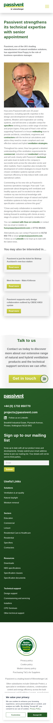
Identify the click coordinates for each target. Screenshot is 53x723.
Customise (15, 715)
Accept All (37, 715)
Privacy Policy (35, 709)
